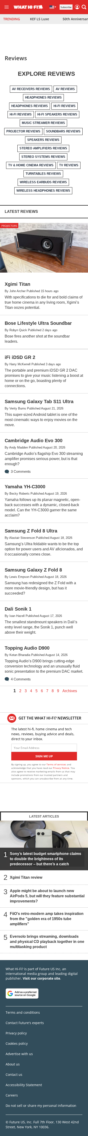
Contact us (14, 1074)
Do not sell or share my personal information (41, 1105)
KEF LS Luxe (39, 19)
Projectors (9, 225)
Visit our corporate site (41, 978)
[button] (84, 7)
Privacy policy (16, 1033)
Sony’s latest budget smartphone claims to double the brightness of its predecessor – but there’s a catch (45, 858)
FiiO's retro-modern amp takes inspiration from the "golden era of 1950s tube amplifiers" (47, 918)
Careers (12, 1095)
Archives (69, 691)
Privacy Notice (61, 768)
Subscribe (66, 7)
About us (13, 1064)
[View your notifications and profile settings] (41, 7)
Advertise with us (19, 1054)
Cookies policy (17, 1043)
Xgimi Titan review (26, 877)
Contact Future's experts (25, 1023)
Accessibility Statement (24, 1085)
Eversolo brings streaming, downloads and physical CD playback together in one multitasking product (47, 941)
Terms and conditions (23, 1012)
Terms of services (56, 764)
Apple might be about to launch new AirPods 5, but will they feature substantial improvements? (47, 896)
